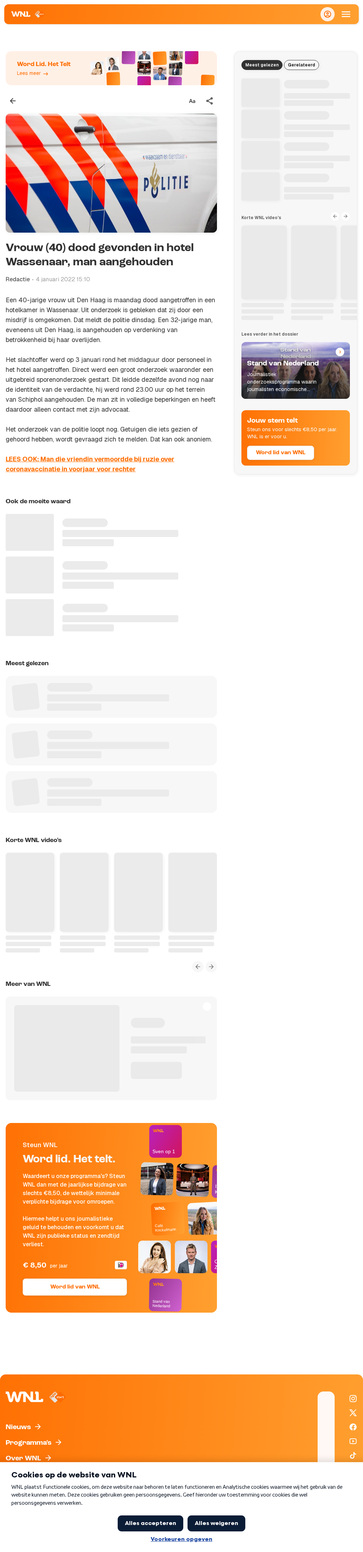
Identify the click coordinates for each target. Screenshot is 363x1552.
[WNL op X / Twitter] (353, 1413)
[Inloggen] (327, 14)
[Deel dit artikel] (210, 101)
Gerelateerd (301, 65)
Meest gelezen (262, 65)
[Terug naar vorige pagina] (13, 101)
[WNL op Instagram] (353, 1398)
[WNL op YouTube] (353, 1441)
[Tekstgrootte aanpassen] (192, 101)
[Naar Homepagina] (28, 14)
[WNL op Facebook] (353, 1427)
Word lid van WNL (75, 1287)
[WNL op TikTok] (353, 1455)
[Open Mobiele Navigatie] (346, 14)
